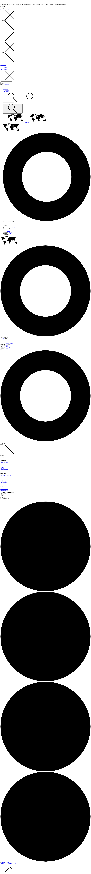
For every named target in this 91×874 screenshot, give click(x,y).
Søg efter (2, 80)
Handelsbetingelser (4, 489)
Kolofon (2, 485)
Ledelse (2, 468)
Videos (9, 9)
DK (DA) (5, 122)
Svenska (9, 229)
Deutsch (10, 227)
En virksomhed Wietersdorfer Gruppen (8, 863)
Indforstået (3, 6)
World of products (4, 9)
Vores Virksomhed (4, 69)
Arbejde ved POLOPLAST (5, 475)
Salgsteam (5, 67)
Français (8, 231)
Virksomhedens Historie (5, 470)
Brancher (2, 467)
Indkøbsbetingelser (4, 490)
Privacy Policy (69, 4)
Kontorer (2, 63)
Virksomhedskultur (4, 469)
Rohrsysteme (6, 84)
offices (6, 222)
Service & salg (3, 65)
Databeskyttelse (3, 486)
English (13, 227)
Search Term (2, 443)
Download (13, 9)
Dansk (9, 233)
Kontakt (4, 86)
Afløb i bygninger (3, 462)
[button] (12, 101)
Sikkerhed (2, 487)
